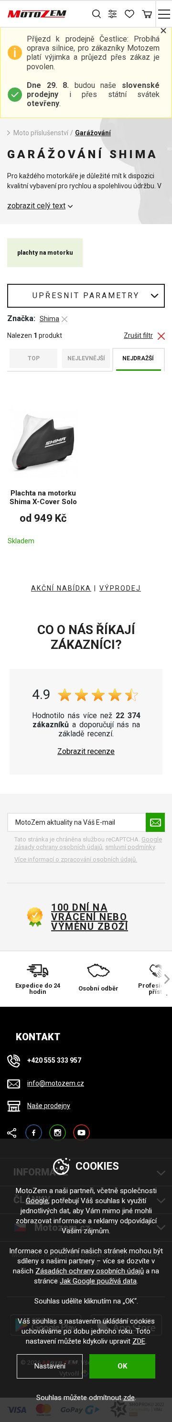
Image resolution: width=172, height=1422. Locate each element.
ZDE (138, 1341)
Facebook (33, 1128)
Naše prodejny (48, 1106)
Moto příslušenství (40, 132)
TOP (34, 358)
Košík (147, 14)
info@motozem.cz (55, 1083)
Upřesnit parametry (86, 295)
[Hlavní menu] (163, 14)
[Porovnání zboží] (113, 14)
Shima (49, 319)
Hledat (96, 14)
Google (37, 1200)
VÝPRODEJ (120, 588)
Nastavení (49, 1366)
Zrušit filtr (138, 335)
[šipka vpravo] (162, 979)
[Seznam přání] (130, 14)
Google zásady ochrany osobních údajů (88, 843)
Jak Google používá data (98, 1281)
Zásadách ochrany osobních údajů (89, 1271)
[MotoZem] (37, 14)
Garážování (93, 132)
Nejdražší (138, 358)
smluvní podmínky (130, 847)
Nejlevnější (86, 358)
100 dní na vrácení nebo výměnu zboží (89, 917)
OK (122, 1366)
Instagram (57, 1128)
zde (129, 1397)
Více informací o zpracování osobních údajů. (75, 859)
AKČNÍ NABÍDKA (61, 588)
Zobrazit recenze (86, 751)
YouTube (81, 1128)
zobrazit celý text (36, 206)
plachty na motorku (45, 252)
